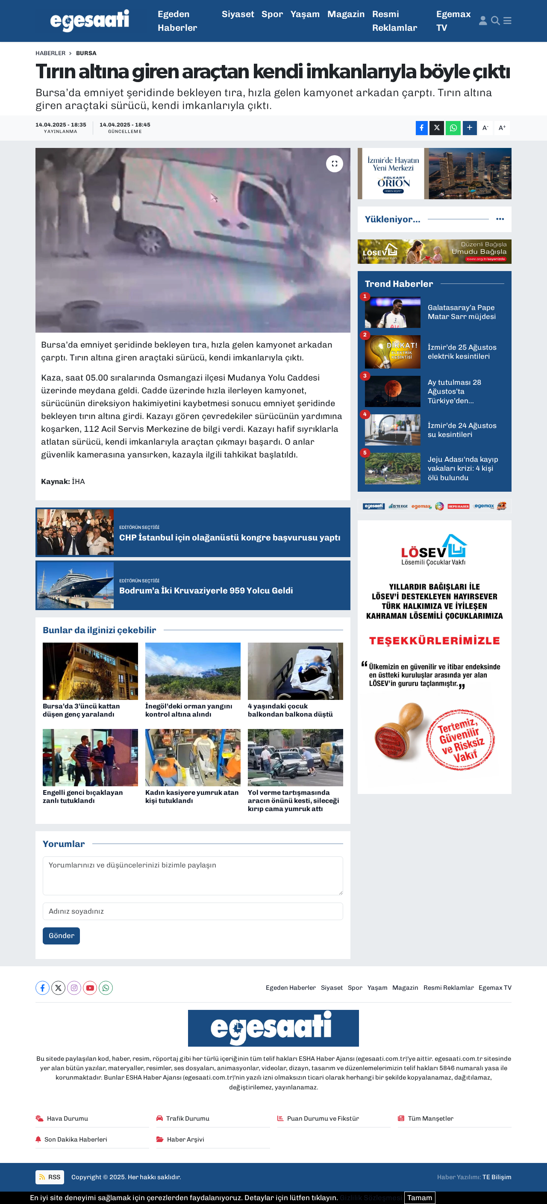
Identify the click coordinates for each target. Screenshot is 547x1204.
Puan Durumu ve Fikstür (323, 1118)
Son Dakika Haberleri (75, 1139)
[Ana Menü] (507, 21)
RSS (53, 1177)
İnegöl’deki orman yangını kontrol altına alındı (188, 710)
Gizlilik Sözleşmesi (371, 1197)
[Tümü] (500, 219)
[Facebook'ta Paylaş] (422, 128)
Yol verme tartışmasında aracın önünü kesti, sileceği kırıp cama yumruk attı (293, 800)
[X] (58, 988)
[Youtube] (90, 988)
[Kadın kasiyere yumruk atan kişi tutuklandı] (193, 757)
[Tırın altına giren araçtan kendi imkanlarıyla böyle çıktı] (192, 240)
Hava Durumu (67, 1118)
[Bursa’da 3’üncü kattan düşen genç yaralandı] (90, 671)
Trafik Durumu (187, 1118)
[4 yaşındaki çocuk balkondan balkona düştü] (295, 671)
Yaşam (305, 14)
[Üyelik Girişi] (483, 21)
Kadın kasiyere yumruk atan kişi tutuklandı (192, 796)
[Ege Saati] (91, 21)
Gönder (61, 935)
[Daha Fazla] (470, 128)
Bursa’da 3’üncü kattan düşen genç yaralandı (81, 710)
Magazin (346, 14)
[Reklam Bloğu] (435, 172)
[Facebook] (42, 988)
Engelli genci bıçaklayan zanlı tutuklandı (83, 796)
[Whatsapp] (106, 988)
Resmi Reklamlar (395, 21)
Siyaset (238, 14)
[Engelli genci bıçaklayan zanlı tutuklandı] (90, 757)
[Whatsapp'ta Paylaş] (453, 128)
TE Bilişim (497, 1177)
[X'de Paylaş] (436, 128)
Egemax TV (453, 21)
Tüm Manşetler (430, 1118)
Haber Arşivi (185, 1139)
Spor (272, 14)
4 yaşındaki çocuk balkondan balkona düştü (290, 710)
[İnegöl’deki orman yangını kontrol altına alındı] (193, 671)
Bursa (86, 53)
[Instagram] (74, 988)
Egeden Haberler (177, 21)
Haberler (50, 53)
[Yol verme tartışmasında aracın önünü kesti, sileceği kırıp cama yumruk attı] (295, 757)
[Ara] (495, 21)
